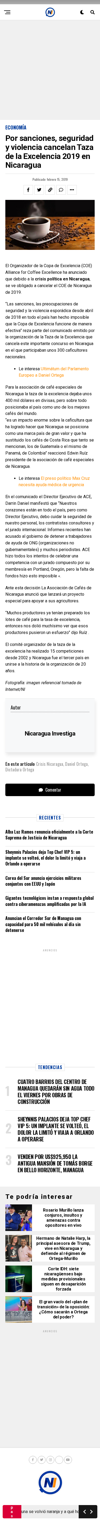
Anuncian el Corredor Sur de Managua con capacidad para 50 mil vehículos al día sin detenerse (43, 924)
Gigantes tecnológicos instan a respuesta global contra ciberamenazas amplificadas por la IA (49, 901)
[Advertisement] (50, 70)
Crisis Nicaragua (49, 764)
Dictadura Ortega (19, 769)
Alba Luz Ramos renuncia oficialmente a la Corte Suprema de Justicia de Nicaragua (49, 835)
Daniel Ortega (76, 764)
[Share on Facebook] (28, 190)
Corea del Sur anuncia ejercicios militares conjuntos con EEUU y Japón (43, 881)
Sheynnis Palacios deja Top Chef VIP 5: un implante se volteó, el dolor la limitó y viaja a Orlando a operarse (45, 858)
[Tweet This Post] (39, 190)
